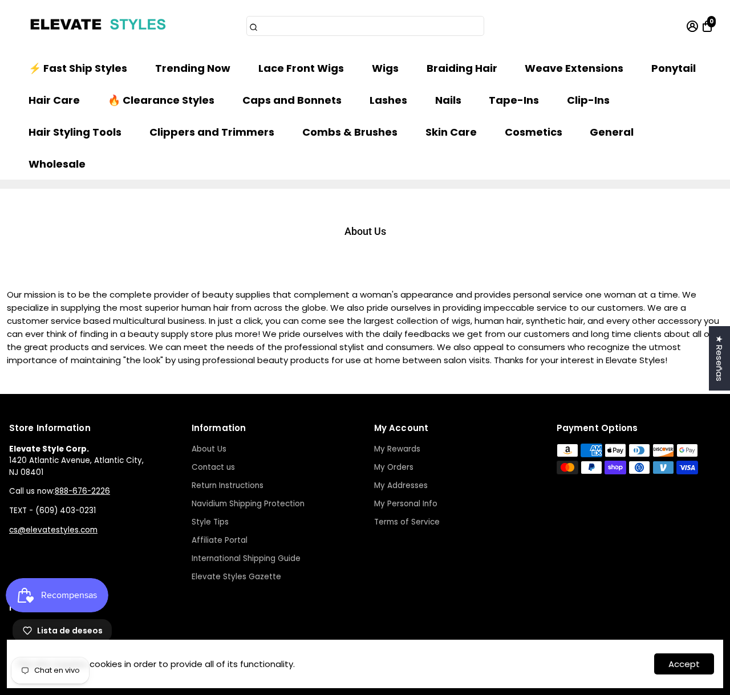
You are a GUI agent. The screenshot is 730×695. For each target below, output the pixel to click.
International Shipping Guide (246, 558)
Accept (684, 664)
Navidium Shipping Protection (248, 503)
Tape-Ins (514, 100)
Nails (448, 100)
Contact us (213, 467)
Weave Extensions (574, 68)
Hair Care (54, 100)
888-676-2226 (82, 491)
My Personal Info (405, 503)
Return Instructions (227, 485)
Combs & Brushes (350, 132)
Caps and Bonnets (292, 100)
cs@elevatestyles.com (53, 530)
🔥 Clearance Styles (161, 100)
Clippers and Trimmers (211, 132)
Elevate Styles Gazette (236, 576)
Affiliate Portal (220, 540)
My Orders (393, 467)
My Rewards (397, 449)
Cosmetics (533, 132)
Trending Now (192, 68)
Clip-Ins (588, 100)
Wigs (385, 68)
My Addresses (401, 485)
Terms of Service (407, 522)
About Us (209, 449)
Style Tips (210, 522)
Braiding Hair (462, 68)
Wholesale (57, 164)
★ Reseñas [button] (719, 358)
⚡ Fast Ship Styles (78, 68)
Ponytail (673, 68)
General (612, 132)
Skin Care (451, 132)
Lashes (388, 100)
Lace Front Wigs (301, 68)
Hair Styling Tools (75, 132)
